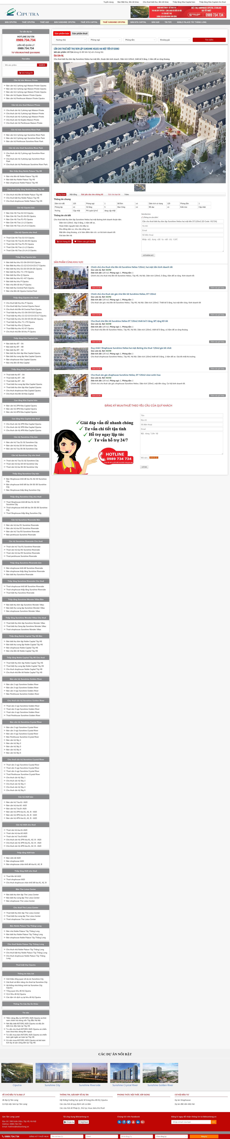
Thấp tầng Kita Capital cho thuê (212, 2)
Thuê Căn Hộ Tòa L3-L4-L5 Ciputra (21, 250)
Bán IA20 (155, 22)
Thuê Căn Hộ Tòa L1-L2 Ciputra (20, 247)
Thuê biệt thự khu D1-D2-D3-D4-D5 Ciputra (24, 319)
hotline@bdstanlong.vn (18, 1126)
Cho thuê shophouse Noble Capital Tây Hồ (24, 669)
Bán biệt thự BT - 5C (15, 350)
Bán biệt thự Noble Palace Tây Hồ (20, 179)
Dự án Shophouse (183, 1100)
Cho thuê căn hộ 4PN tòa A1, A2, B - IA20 (23, 846)
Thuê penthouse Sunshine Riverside (21, 556)
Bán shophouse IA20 (15, 861)
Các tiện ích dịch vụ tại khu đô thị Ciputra (23, 997)
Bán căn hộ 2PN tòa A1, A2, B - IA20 (21, 812)
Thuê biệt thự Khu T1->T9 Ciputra (20, 322)
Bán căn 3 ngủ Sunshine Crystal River (22, 730)
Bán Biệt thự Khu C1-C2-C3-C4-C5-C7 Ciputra (25, 265)
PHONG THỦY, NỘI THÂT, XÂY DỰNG (133, 1094)
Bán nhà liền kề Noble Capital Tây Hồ (22, 651)
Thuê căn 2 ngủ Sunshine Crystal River (22, 765)
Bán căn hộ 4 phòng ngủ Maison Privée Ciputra (26, 92)
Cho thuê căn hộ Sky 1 (15, 777)
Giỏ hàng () (64, 241)
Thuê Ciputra (28, 22)
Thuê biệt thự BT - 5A (15, 375)
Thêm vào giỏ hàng (85, 241)
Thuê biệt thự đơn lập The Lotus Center (23, 913)
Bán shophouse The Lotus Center (20, 901)
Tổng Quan (61, 194)
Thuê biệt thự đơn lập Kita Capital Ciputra (23, 387)
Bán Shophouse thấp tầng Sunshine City (23, 490)
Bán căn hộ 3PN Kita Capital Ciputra (21, 409)
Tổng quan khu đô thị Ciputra (18, 991)
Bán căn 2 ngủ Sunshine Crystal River (22, 727)
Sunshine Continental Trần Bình (20, 27)
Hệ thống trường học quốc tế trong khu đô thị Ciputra (84, 1100)
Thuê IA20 (44, 22)
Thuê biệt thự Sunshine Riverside (20, 593)
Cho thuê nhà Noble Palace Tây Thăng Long (25, 949)
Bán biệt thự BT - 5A (14, 344)
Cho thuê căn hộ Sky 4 (15, 787)
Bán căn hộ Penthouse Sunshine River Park (24, 141)
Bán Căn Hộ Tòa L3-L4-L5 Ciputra (20, 226)
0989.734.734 (15, 1124)
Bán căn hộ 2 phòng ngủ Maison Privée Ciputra (26, 86)
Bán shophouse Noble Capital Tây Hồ (22, 648)
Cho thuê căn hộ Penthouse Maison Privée (24, 123)
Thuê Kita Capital (89, 22)
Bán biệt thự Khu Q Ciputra (17, 275)
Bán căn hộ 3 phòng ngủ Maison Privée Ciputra (26, 89)
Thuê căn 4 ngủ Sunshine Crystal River (22, 771)
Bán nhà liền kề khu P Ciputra (18, 285)
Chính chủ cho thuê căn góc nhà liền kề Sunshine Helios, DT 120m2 (123, 294)
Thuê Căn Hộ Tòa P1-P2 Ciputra (20, 244)
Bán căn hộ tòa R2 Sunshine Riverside (22, 528)
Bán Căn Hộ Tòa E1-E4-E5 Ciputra (21, 216)
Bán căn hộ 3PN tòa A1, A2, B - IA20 (21, 815)
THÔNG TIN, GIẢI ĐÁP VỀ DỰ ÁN (74, 1094)
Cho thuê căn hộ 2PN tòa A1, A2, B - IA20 (23, 840)
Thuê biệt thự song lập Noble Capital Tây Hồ (25, 666)
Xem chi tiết (96, 288)
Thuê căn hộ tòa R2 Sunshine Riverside (23, 550)
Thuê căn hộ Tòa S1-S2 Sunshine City (22, 461)
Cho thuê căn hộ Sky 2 (15, 781)
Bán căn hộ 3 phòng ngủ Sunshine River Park (25, 138)
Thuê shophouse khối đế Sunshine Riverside (25, 586)
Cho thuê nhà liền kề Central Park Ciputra (23, 309)
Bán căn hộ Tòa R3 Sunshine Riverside (22, 531)
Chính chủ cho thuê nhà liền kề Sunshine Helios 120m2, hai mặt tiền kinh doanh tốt (132, 267)
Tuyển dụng (109, 2)
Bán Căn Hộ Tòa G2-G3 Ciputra (19, 213)
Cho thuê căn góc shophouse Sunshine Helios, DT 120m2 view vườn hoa (126, 375)
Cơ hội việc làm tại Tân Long (14, 1104)
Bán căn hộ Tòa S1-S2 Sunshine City (22, 442)
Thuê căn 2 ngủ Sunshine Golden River (23, 706)
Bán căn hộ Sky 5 (13, 753)
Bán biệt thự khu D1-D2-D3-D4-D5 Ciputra (24, 269)
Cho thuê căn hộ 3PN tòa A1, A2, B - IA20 (23, 843)
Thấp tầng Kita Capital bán (184, 2)
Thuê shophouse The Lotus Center (21, 919)
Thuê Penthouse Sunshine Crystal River (23, 774)
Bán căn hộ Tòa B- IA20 (16, 809)
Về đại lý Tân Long (10, 1100)
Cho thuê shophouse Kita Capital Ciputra (23, 390)
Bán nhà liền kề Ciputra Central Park (21, 291)
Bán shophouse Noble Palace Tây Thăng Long (26, 937)
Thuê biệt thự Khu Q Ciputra (18, 325)
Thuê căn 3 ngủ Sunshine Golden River (23, 709)
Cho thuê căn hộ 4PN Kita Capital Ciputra (23, 430)
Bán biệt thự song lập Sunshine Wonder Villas (25, 608)
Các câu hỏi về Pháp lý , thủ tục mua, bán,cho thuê (82, 1108)
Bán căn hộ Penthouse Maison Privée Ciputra (25, 98)
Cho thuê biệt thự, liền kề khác (156, 2)
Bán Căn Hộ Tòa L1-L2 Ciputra (19, 222)
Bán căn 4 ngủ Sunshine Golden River (22, 691)
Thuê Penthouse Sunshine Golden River (23, 715)
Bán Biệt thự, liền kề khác (128, 2)
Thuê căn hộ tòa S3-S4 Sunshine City (22, 464)
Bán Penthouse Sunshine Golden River (22, 694)
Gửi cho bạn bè (114, 194)
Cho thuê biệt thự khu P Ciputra (19, 303)
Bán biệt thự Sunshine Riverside (19, 574)
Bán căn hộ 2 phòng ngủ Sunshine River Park (25, 135)
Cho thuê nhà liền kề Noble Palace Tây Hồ (24, 195)
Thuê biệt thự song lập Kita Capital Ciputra (24, 384)
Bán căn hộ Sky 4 (13, 750)
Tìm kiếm (209, 40)
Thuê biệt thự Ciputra (26, 965)
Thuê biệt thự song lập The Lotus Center (23, 916)
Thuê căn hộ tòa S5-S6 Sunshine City (22, 467)
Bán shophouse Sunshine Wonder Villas (23, 611)
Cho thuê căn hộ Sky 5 (15, 790)
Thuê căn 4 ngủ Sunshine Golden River (23, 712)
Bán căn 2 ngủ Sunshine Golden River (22, 684)
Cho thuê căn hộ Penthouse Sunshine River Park (27, 164)
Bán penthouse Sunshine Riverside (21, 535)
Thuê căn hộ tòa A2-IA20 (16, 833)
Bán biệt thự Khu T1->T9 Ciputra (20, 272)
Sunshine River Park (93, 27)
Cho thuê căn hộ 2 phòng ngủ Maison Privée (25, 110)
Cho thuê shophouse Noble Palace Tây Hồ (24, 201)
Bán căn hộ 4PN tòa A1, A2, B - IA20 (21, 818)
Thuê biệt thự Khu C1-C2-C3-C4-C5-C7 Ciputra (26, 316)
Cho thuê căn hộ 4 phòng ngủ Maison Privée (25, 117)
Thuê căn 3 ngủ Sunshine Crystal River (22, 768)
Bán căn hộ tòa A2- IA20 (16, 805)
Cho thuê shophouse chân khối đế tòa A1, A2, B (26, 883)
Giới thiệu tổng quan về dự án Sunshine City (25, 979)
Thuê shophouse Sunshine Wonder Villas (23, 629)
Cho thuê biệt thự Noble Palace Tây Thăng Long (26, 953)
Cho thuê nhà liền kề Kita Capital (20, 394)
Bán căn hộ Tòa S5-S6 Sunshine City (22, 449)
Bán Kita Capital (138, 22)
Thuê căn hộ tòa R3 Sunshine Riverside (23, 553)
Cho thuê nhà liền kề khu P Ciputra (21, 332)
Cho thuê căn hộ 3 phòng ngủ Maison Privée (25, 113)
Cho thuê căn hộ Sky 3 (15, 784)
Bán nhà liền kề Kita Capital (17, 363)
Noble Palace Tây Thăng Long (191, 22)
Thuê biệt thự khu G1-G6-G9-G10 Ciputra (24, 312)
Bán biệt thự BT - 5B (14, 347)
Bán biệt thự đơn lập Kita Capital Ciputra (23, 353)
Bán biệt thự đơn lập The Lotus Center (22, 894)
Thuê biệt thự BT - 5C (15, 381)
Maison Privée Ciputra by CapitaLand (60, 27)
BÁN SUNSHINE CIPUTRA (64, 22)
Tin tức (168, 22)
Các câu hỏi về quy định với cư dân (75, 1104)
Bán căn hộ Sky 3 (13, 746)
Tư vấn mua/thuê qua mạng (26, 52)
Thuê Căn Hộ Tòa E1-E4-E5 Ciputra (21, 241)
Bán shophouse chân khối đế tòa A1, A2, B (24, 864)
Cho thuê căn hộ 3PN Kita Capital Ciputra (23, 427)
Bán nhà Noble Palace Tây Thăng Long (23, 931)
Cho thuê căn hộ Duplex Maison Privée (22, 120)
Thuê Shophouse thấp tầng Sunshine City (23, 513)
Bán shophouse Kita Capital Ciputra (21, 359)
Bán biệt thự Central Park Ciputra (20, 288)
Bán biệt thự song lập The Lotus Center (23, 898)
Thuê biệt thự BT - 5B (15, 378)
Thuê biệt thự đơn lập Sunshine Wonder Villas (25, 623)
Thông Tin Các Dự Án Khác (25, 1004)
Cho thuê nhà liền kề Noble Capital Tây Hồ (24, 672)
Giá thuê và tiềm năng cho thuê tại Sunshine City (26, 982)
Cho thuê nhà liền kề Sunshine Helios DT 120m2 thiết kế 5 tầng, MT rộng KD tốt (129, 321)
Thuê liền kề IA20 (13, 876)
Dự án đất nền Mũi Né (185, 1104)
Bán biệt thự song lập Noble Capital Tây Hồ (24, 644)
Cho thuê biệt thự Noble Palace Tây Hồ (22, 198)
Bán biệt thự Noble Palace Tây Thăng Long (24, 934)
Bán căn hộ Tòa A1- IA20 (16, 802)
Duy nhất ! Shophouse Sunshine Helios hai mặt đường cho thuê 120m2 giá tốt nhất (131, 348)
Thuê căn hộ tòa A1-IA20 (16, 830)
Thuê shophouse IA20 (15, 879)
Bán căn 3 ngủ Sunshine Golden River (22, 687)
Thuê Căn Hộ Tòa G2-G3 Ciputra (20, 238)
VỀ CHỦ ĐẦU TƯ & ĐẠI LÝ (13, 1094)
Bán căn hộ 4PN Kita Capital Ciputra (21, 412)
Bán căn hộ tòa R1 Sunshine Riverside (22, 525)
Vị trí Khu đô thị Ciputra (16, 994)
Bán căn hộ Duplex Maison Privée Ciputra (23, 95)
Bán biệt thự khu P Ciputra (17, 281)
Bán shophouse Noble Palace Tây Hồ (22, 183)
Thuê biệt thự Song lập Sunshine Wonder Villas (26, 626)
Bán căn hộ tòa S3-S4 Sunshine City (21, 445)
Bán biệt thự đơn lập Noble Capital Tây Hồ (24, 641)
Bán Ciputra (11, 22)
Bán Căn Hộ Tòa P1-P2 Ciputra (19, 219)
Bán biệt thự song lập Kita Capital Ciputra (23, 356)
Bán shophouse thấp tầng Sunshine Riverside (25, 571)
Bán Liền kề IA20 (13, 858)
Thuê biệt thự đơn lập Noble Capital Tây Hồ (24, 663)
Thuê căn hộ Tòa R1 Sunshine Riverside (23, 547)
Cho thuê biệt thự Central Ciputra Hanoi (23, 306)
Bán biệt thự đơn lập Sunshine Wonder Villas (25, 605)
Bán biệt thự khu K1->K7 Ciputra (20, 278)
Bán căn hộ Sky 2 (13, 743)
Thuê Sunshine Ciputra (114, 22)
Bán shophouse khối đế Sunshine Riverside (24, 568)
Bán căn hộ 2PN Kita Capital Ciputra (21, 406)
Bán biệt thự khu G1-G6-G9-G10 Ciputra (23, 262)
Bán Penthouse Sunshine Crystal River (22, 737)
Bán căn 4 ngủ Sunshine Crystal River (22, 734)
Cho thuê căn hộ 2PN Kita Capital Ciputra (23, 424)
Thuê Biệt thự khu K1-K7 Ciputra (20, 328)
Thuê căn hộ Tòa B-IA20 (16, 836)
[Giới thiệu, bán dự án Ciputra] (21, 17)
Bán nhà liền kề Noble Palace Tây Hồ (22, 176)
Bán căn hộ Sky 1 (13, 740)
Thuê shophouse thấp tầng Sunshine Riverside (26, 590)
